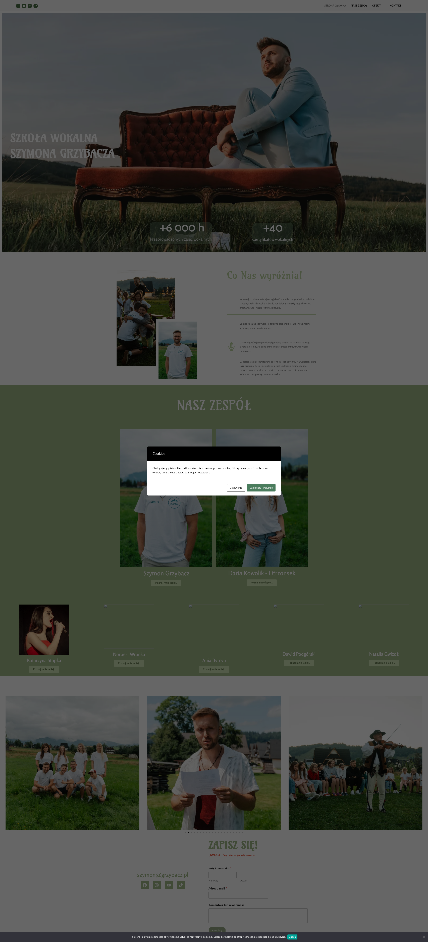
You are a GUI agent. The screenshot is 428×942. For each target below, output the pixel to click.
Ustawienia (236, 487)
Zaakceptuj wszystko (261, 487)
